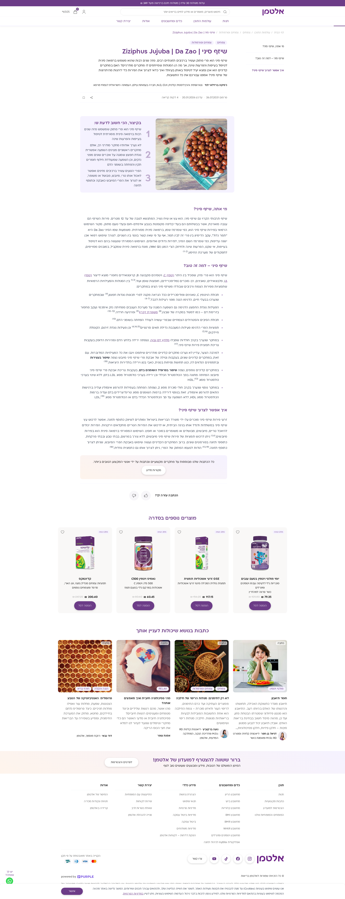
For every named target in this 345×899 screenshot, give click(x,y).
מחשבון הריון (232, 794)
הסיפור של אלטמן (97, 794)
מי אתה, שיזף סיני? (273, 46)
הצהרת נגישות (187, 794)
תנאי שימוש (189, 801)
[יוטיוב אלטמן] (214, 858)
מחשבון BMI (233, 815)
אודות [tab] (146, 21)
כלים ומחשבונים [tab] (171, 21)
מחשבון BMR (232, 821)
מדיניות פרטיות (187, 808)
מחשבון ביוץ (233, 801)
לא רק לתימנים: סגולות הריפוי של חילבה (202, 698)
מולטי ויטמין (276, 688)
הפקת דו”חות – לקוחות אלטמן (178, 835)
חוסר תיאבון (279, 698)
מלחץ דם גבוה (159, 340)
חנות (281, 794)
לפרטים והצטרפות (121, 762)
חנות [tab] (226, 21)
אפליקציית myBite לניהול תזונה (222, 842)
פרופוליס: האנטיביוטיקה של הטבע (90, 698)
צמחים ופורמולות (201, 42)
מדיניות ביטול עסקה (184, 815)
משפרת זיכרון (148, 312)
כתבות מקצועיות (274, 801)
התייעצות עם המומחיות (138, 794)
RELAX (163, 688)
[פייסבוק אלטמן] (237, 858)
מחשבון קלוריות (231, 808)
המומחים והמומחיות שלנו (269, 815)
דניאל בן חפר (269, 733)
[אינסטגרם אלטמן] (249, 858)
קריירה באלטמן (99, 808)
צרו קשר (197, 858)
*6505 (66, 12)
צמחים (221, 42)
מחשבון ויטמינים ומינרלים (225, 835)
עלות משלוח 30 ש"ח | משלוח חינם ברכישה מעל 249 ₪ (172, 3)
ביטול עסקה (189, 821)
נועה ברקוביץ (210, 729)
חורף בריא (83, 688)
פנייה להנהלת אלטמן (140, 815)
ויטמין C (169, 275)
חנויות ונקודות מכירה (96, 801)
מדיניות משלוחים (186, 828)
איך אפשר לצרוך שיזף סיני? (268, 70)
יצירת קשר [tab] (123, 21)
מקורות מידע (153, 470)
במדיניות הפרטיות (133, 893)
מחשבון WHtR (231, 828)
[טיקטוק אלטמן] (226, 858)
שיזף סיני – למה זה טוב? (269, 58)
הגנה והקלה (101, 688)
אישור (72, 891)
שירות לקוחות (144, 801)
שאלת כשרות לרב (142, 808)
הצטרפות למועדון (273, 808)
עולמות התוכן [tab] (202, 21)
